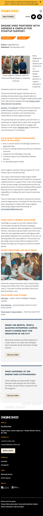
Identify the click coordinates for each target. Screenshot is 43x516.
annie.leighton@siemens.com (12, 209)
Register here (23, 127)
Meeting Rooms (6, 474)
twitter (33, 16)
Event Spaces (6, 478)
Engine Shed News (7, 38)
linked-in (39, 16)
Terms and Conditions (25, 504)
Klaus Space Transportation (11, 312)
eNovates (4, 298)
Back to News (8, 16)
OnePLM (14, 108)
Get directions (6, 426)
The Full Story (12, 355)
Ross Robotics (6, 305)
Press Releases (22, 38)
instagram (5, 465)
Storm (14, 501)
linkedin (4, 461)
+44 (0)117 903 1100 (7, 441)
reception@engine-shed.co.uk (10, 444)
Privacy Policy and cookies (9, 504)
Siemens (4, 108)
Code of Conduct (19, 506)
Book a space (8, 450)
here (36, 4)
